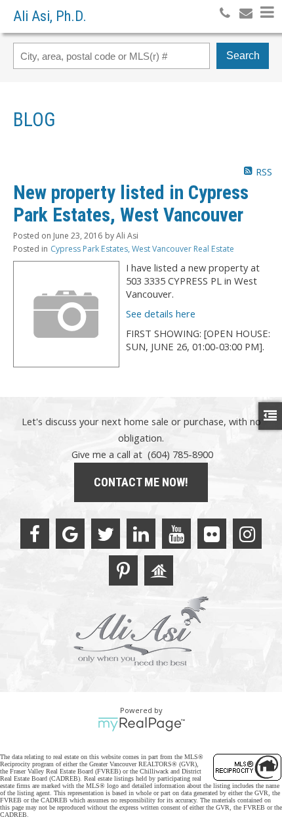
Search (243, 55)
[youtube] (176, 534)
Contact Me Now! (141, 482)
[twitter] (105, 534)
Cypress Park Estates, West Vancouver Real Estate (142, 248)
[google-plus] (70, 534)
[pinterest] (123, 570)
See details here (160, 313)
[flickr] (211, 534)
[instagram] (247, 534)
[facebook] (34, 534)
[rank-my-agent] (158, 570)
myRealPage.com (141, 724)
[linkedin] (141, 534)
